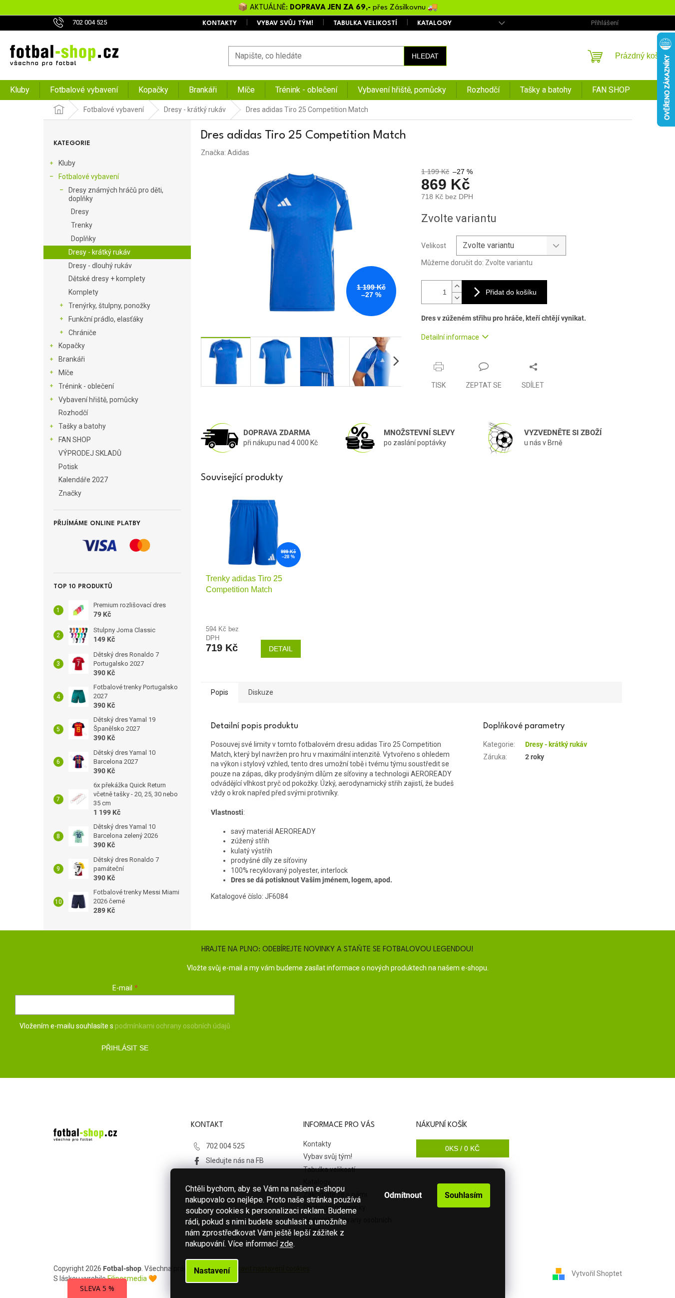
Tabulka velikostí (365, 23)
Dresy (80, 212)
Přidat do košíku (511, 292)
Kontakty (219, 23)
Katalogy (434, 23)
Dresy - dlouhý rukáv (100, 266)
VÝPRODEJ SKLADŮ (89, 453)
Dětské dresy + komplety (106, 279)
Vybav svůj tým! (285, 23)
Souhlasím (464, 1195)
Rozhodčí (73, 413)
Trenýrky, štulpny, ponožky (109, 306)
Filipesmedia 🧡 (132, 1278)
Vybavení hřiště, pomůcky (98, 400)
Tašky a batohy (82, 426)
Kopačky (71, 346)
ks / (462, 1148)
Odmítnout (403, 1195)
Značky (69, 493)
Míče (65, 373)
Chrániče (82, 333)
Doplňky (83, 239)
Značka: (225, 153)
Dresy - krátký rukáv (99, 252)
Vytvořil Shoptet (597, 1273)
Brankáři (71, 359)
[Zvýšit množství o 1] (457, 286)
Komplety (83, 292)
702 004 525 (225, 1146)
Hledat (425, 56)
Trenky (81, 225)
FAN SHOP (74, 440)
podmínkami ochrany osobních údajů (172, 1026)
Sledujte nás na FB (235, 1160)
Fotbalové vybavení (88, 177)
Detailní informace (450, 337)
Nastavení (212, 1270)
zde (286, 1243)
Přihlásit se (124, 1048)
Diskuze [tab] (260, 692)
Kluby (66, 163)
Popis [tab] (219, 692)
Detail (281, 649)
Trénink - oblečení (86, 386)
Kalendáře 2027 (83, 480)
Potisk (68, 467)
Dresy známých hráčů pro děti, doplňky (115, 194)
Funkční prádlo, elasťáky (105, 319)
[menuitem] (19, 90)
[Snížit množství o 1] (457, 298)
